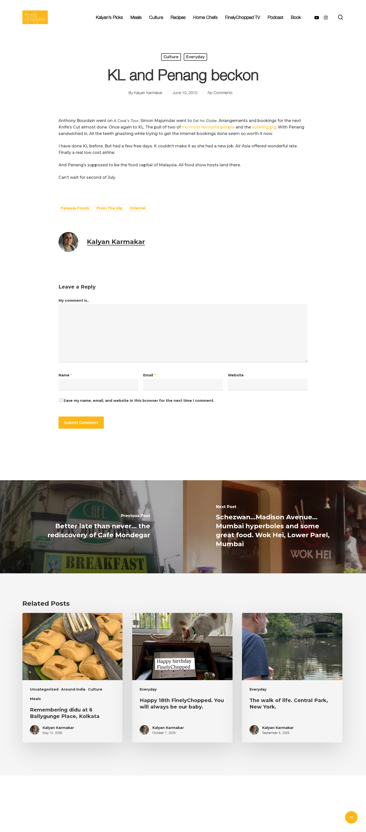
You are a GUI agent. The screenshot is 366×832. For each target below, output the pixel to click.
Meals (35, 699)
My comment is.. (74, 300)
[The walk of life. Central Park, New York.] (292, 677)
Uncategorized (44, 689)
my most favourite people (209, 127)
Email (149, 375)
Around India (73, 689)
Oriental (137, 208)
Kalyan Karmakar (148, 92)
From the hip (109, 208)
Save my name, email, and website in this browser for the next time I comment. (138, 400)
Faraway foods (75, 208)
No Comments (220, 92)
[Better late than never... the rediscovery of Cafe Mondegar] (91, 526)
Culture (171, 57)
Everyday (195, 57)
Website (236, 375)
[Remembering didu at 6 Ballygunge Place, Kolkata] (72, 677)
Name (65, 375)
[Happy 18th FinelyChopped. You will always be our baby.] (182, 677)
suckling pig (264, 127)
